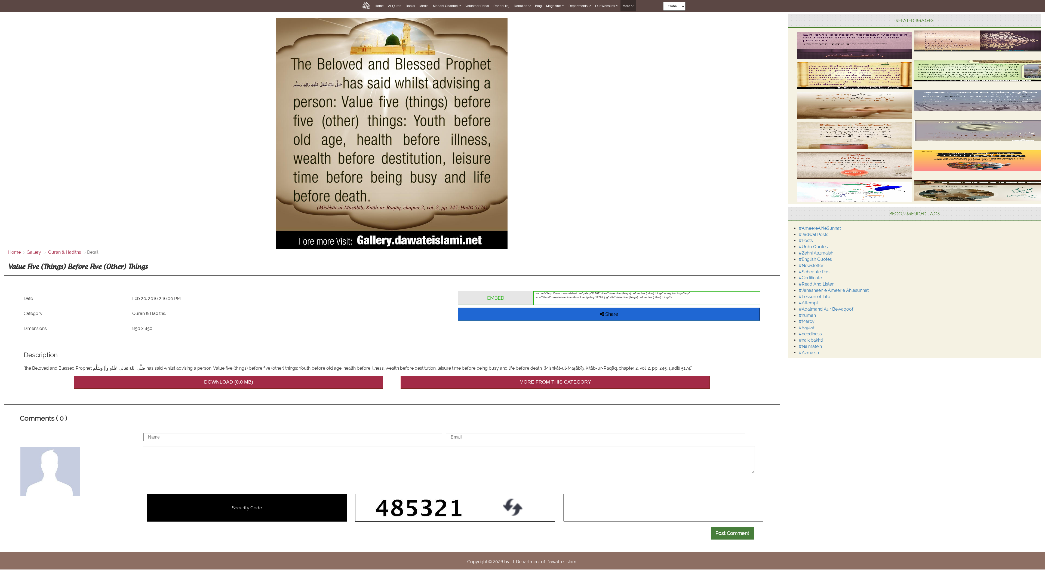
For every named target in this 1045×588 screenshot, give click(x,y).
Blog (538, 6)
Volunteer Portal (477, 6)
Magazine (554, 6)
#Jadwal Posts (813, 234)
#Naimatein (810, 346)
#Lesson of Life (814, 296)
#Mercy (807, 321)
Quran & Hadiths (64, 252)
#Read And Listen (816, 284)
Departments (578, 6)
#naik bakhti (811, 340)
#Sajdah (807, 327)
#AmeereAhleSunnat (820, 228)
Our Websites (605, 6)
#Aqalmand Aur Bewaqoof (826, 309)
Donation (521, 6)
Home (379, 6)
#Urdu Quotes (813, 246)
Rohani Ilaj (501, 6)
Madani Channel (446, 6)
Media (424, 6)
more (627, 6)
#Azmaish (809, 352)
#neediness (810, 333)
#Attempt (808, 302)
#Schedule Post (815, 271)
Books (410, 6)
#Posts (806, 240)
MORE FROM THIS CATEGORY (555, 382)
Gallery (34, 252)
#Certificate (810, 277)
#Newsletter (811, 265)
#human (807, 315)
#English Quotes (815, 259)
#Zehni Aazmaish (816, 253)
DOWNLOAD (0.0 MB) (228, 382)
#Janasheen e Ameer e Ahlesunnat (834, 290)
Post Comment (732, 533)
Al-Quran (394, 6)
